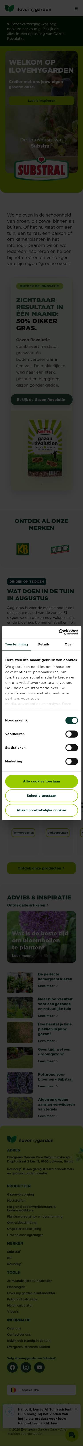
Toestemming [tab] (16, 644)
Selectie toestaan (41, 795)
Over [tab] (69, 644)
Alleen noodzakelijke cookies (42, 810)
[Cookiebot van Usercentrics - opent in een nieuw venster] (59, 632)
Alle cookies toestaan (41, 781)
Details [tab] (44, 644)
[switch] (71, 734)
